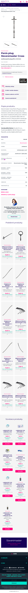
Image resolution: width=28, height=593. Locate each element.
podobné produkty (6, 73)
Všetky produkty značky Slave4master (14, 544)
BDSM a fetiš (4, 9)
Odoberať (14, 583)
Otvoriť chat (14, 216)
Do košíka (7, 443)
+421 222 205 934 (12, 212)
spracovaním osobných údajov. (17, 588)
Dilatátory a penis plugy (15, 9)
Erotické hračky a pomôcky (12, 8)
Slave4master (4, 51)
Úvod (2, 8)
